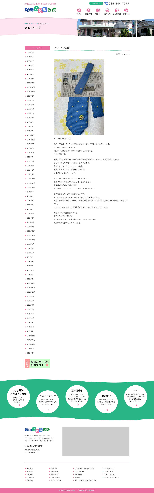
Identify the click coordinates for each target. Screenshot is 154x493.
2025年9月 (30, 96)
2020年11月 (31, 340)
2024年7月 (30, 157)
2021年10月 (31, 292)
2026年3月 (30, 70)
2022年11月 (31, 235)
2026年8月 (30, 52)
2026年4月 (30, 65)
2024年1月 (30, 174)
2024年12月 (31, 135)
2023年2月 (30, 222)
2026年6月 (30, 61)
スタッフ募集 (108, 471)
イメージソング (56, 480)
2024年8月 (30, 153)
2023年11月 (31, 183)
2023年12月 (31, 179)
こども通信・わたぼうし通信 (84, 468)
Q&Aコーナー (55, 477)
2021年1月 (30, 331)
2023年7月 (30, 200)
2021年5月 (30, 314)
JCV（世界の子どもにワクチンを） (86, 480)
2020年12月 (31, 335)
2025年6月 (30, 109)
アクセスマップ (109, 468)
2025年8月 (30, 100)
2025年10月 (31, 91)
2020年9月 (30, 348)
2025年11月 (31, 87)
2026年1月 (30, 78)
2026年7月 (30, 57)
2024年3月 (30, 165)
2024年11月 (31, 139)
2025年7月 (30, 105)
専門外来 (98, 12)
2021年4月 (30, 318)
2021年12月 (31, 283)
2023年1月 (30, 227)
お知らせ (54, 468)
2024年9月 (30, 148)
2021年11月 (31, 287)
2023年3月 (30, 218)
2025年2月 (30, 126)
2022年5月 (30, 261)
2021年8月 (30, 301)
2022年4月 (30, 266)
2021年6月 (30, 309)
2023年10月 (31, 187)
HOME (79, 12)
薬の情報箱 (78, 474)
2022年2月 (30, 274)
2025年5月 (30, 113)
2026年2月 (30, 74)
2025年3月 (30, 122)
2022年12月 (31, 231)
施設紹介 (78, 477)
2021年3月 (30, 322)
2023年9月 (30, 192)
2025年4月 (30, 118)
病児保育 (107, 12)
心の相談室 (117, 12)
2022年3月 (30, 270)
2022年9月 (30, 244)
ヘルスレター (79, 471)
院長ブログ (34, 24)
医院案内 (88, 12)
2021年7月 (30, 305)
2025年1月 (30, 131)
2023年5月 (30, 209)
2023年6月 (30, 205)
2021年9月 (30, 296)
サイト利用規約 (109, 474)
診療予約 (126, 12)
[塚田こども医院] (40, 13)
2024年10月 (31, 144)
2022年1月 (30, 279)
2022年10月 (31, 240)
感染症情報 (54, 471)
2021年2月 (30, 327)
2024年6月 (30, 161)
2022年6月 (30, 257)
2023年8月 (30, 196)
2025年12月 (31, 83)
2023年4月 (30, 213)
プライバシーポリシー (111, 477)
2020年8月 (30, 353)
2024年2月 (30, 170)
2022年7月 (30, 253)
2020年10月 (31, 344)
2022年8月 (30, 248)
